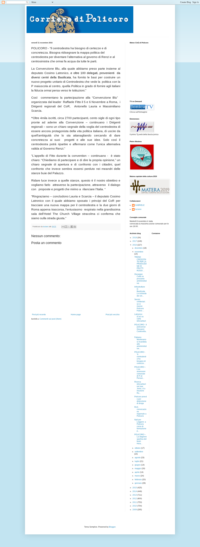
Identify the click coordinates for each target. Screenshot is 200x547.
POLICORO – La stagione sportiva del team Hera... (140, 439)
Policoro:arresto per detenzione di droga (140, 400)
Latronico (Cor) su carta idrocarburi (140, 317)
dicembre (139, 248)
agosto (138, 457)
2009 (134, 510)
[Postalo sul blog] (66, 226)
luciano (138, 209)
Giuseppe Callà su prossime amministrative (140, 278)
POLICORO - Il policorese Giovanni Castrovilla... (140, 329)
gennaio (138, 483)
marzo (137, 476)
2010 (134, 506)
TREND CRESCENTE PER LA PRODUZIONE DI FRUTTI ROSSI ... (140, 264)
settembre (139, 452)
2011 (134, 502)
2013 (134, 495)
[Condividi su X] (68, 226)
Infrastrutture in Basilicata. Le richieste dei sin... (140, 291)
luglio (137, 461)
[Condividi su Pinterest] (74, 226)
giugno (138, 465)
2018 (134, 237)
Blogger (112, 527)
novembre (139, 252)
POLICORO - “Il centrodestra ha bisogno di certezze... (140, 357)
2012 (134, 498)
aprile (137, 472)
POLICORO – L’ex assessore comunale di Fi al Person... (140, 372)
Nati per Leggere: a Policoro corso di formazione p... (140, 425)
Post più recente (39, 314)
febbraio (138, 479)
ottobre (138, 448)
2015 (134, 488)
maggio (138, 468)
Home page (76, 314)
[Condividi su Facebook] (71, 226)
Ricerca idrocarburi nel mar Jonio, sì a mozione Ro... (140, 387)
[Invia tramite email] (63, 226)
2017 (134, 241)
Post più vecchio (113, 314)
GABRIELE (140, 205)
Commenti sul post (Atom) (50, 319)
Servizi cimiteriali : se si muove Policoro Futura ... (140, 305)
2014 (134, 491)
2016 (134, 245)
